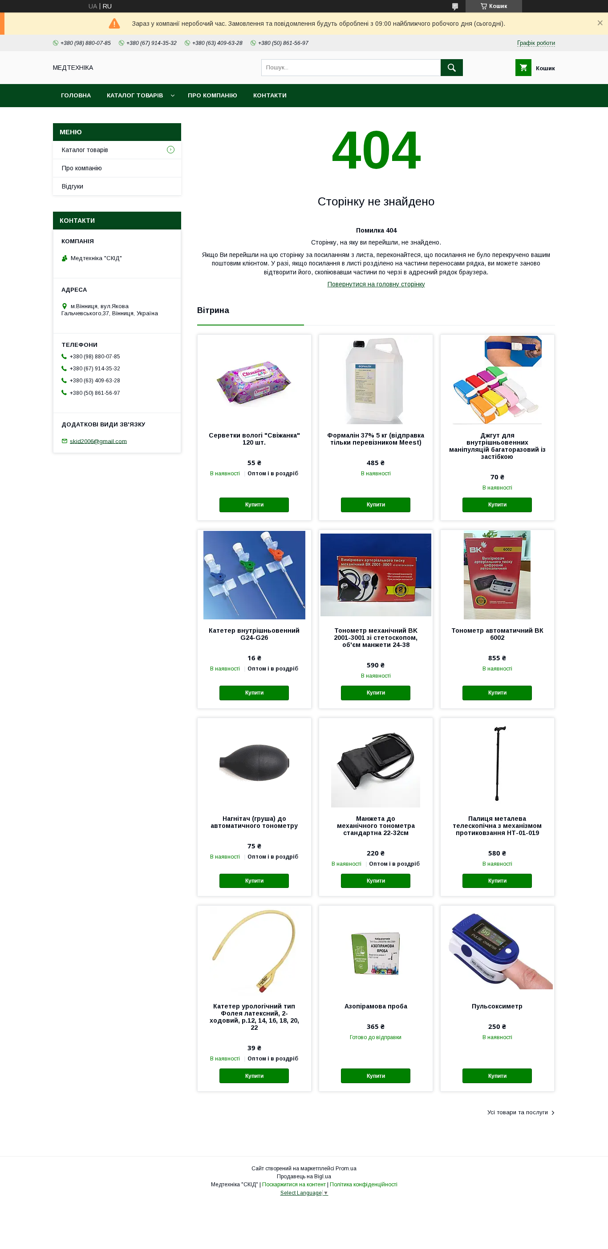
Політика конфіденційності (363, 1184)
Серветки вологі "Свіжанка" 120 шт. (254, 439)
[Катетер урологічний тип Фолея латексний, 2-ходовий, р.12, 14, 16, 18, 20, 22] (254, 950)
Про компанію (212, 95)
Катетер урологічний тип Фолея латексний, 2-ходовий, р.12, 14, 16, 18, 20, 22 (254, 1017)
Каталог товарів (135, 95)
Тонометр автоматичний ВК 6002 (497, 634)
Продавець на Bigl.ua (304, 1176)
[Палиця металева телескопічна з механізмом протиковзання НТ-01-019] (497, 762)
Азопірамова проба (376, 1006)
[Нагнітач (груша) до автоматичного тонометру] (254, 762)
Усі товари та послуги (517, 1112)
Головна (76, 95)
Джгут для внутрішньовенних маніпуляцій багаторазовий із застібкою (497, 446)
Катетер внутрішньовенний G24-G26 (254, 634)
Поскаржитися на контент (294, 1184)
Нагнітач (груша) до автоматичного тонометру (254, 822)
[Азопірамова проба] (376, 950)
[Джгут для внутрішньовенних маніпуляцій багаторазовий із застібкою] (497, 379)
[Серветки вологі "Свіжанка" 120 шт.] (254, 379)
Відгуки (72, 186)
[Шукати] (452, 67)
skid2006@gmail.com (98, 441)
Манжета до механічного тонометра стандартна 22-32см (376, 825)
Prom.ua (346, 1168)
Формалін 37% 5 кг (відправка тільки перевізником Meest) (375, 439)
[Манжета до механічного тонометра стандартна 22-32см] (376, 762)
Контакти (270, 95)
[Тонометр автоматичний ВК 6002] (497, 574)
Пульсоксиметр (497, 1006)
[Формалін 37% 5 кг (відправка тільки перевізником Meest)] (376, 379)
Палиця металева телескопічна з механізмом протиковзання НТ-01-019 (497, 825)
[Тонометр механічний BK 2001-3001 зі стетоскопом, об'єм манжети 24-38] (376, 574)
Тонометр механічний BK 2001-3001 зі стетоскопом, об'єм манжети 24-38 (375, 637)
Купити (254, 505)
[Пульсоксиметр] (497, 950)
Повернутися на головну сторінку (376, 284)
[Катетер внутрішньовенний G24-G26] (254, 574)
